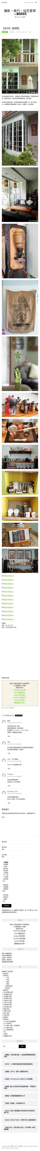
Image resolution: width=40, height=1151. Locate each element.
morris (12, 32)
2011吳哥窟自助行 (9, 1030)
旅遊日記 (6, 973)
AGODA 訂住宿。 (20, 700)
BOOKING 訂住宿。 (20, 690)
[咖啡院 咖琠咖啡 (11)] (8, 579)
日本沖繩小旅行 (8, 1007)
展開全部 (4, 971)
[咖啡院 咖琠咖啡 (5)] (8, 603)
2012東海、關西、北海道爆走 (12, 1025)
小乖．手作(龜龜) (13, 759)
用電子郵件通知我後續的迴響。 (5, 888)
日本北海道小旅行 (8, 992)
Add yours (18, 715)
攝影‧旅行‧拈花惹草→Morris (20, 12)
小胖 (8, 742)
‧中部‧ (7, 980)
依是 (8, 720)
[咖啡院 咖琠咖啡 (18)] (20, 483)
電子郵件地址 (4, 848)
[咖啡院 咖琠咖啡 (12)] (8, 576)
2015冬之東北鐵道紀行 (10, 1021)
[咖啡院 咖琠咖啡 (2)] (8, 591)
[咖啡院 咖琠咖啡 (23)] (20, 431)
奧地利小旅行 (7, 1011)
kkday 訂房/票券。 (20, 695)
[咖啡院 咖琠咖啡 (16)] (20, 509)
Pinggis (10, 774)
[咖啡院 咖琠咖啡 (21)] (20, 138)
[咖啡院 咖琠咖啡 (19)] (20, 307)
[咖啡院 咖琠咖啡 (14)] (20, 535)
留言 (3, 817)
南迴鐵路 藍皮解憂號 (7, 962)
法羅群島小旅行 (8, 1036)
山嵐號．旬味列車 (7, 958)
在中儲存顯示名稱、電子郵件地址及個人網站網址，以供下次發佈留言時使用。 (5, 872)
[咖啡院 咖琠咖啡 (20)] (20, 457)
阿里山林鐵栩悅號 (7, 953)
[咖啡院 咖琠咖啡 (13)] (20, 561)
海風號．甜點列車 (7, 960)
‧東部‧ (7, 984)
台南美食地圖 (8, 986)
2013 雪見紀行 (8, 1023)
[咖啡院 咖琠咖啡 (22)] (8, 619)
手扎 (5, 1032)
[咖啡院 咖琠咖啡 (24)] (20, 405)
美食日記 (6, 975)
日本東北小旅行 (8, 1000)
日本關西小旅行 (8, 994)
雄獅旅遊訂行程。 (20, 703)
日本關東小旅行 (8, 996)
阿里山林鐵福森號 (7, 955)
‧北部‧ (7, 977)
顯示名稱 (4, 842)
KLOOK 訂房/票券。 (20, 697)
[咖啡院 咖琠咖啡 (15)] (20, 194)
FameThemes (15, 1148)
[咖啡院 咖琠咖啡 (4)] (8, 599)
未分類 (5, 1034)
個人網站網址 (4, 856)
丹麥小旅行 (7, 1015)
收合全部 (10, 971)
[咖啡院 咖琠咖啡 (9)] (8, 584)
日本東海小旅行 (8, 998)
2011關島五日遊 (8, 1028)
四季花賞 (6, 1019)
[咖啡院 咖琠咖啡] (20, 66)
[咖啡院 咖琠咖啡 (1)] (8, 587)
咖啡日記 (5, 32)
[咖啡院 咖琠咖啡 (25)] (20, 363)
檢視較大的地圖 (5, 677)
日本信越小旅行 (8, 1005)
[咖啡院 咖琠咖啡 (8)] (8, 615)
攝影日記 (6, 990)
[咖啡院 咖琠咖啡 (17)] (20, 251)
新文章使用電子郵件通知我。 (5, 898)
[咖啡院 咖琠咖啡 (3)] (8, 595)
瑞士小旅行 (7, 1013)
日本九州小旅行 (8, 1002)
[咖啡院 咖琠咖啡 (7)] (8, 611)
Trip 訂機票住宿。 (20, 692)
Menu (5, 2)
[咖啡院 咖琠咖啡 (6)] (8, 607)
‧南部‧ (7, 982)
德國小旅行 (7, 1009)
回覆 (9, 736)
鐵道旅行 (6, 1017)
